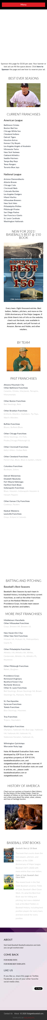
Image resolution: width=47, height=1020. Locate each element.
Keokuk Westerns (11, 511)
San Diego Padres (11, 212)
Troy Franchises (10, 717)
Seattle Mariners (11, 158)
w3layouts (29, 1018)
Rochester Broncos (12, 685)
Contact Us (8, 1014)
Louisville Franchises (13, 514)
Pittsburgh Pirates (12, 209)
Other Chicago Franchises (15, 434)
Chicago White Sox (12, 131)
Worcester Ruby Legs (13, 746)
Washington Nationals (13, 221)
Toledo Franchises (11, 707)
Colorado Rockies (11, 191)
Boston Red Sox (11, 128)
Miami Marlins (10, 197)
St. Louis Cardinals (12, 218)
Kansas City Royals (12, 143)
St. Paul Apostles (11, 701)
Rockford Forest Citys (13, 682)
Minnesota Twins (11, 149)
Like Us (8, 970)
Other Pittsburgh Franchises (16, 666)
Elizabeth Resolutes (12, 479)
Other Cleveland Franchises (16, 457)
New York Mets (10, 203)
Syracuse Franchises (12, 704)
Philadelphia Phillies (12, 206)
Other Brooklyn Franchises (15, 411)
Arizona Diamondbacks (14, 179)
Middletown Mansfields (14, 620)
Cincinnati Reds (10, 188)
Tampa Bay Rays (11, 161)
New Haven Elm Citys (13, 633)
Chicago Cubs (10, 185)
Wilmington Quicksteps (14, 743)
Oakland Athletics (11, 155)
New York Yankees (12, 152)
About (16, 1014)
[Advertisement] (23, 35)
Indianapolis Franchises (14, 488)
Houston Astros (11, 140)
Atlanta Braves (10, 182)
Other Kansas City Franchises (17, 501)
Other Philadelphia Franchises (17, 649)
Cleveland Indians (11, 134)
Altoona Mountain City (14, 385)
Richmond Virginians (13, 679)
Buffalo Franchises (12, 424)
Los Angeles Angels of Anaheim (17, 146)
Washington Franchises (14, 727)
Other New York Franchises (16, 636)
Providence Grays (11, 676)
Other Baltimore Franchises (16, 388)
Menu (23, 5)
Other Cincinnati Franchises (16, 447)
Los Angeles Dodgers (13, 194)
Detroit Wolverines (12, 476)
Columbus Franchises (13, 466)
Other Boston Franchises (15, 401)
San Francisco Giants (13, 215)
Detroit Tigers (10, 137)
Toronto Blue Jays (11, 167)
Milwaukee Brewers (12, 200)
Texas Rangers (10, 164)
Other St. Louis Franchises (15, 688)
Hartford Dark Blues (12, 485)
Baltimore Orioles (11, 125)
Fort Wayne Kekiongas (13, 482)
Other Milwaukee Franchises (16, 623)
